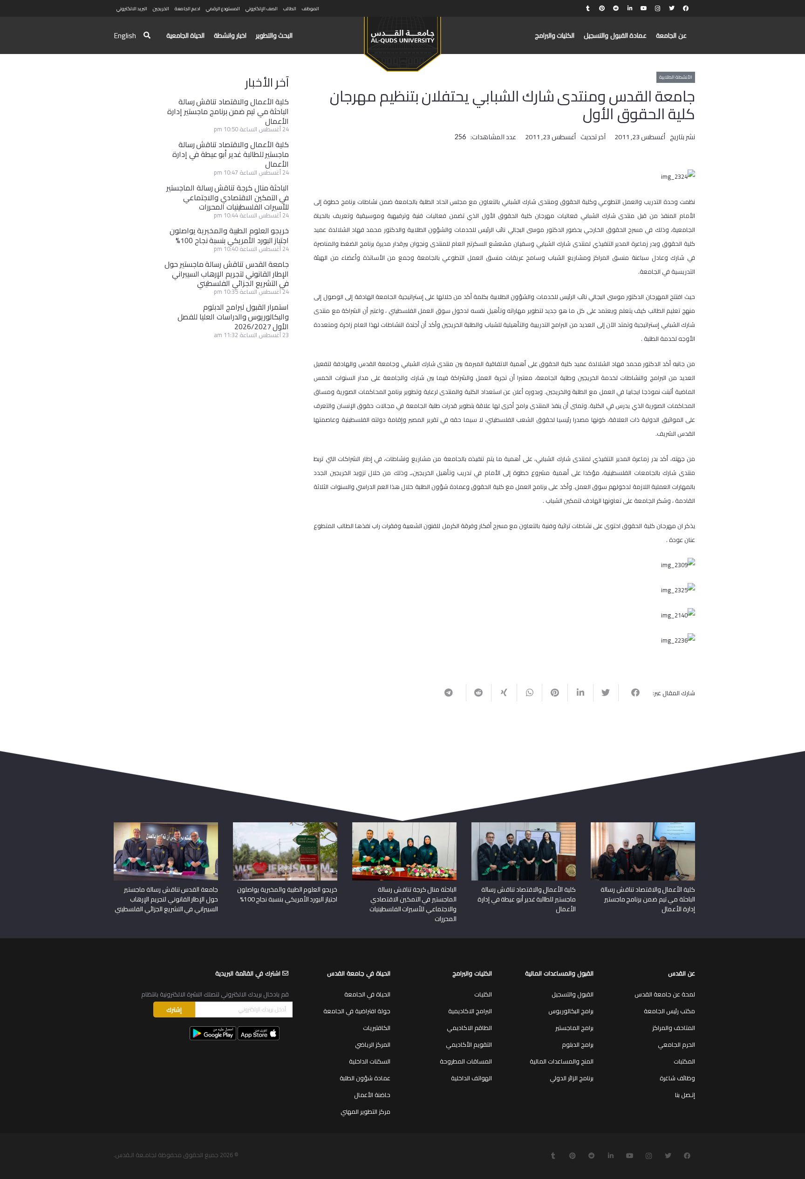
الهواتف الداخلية (471, 1078)
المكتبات (684, 1061)
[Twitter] (671, 8)
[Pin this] (554, 692)
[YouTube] (643, 8)
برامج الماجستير (574, 1027)
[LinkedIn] (629, 8)
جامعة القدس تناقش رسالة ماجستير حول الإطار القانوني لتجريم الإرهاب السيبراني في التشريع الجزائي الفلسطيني (226, 274)
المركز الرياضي (372, 1044)
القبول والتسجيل (573, 994)
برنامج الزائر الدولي (572, 1078)
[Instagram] (657, 8)
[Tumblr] (588, 8)
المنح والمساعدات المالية (562, 1061)
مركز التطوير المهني (365, 1111)
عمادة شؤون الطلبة (365, 1078)
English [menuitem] (125, 35)
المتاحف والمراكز (673, 1027)
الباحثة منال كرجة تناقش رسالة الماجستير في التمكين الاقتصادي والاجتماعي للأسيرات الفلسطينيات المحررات (227, 197)
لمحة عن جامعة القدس (664, 994)
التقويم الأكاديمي (469, 1044)
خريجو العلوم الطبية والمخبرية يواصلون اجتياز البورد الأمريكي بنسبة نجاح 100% (229, 235)
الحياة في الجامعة (367, 994)
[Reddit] (615, 8)
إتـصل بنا (685, 1094)
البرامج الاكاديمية (470, 1010)
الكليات (483, 994)
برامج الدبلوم (578, 1044)
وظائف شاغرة (677, 1078)
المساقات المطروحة (466, 1061)
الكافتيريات (376, 1027)
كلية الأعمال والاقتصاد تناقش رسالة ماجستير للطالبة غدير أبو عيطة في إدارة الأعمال (230, 154)
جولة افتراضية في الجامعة (356, 1010)
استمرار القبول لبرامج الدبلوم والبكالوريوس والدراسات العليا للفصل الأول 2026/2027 (233, 316)
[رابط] (402, 40)
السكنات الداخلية (369, 1061)
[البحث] (147, 35)
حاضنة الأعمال (372, 1094)
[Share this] (631, 692)
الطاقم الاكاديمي (469, 1027)
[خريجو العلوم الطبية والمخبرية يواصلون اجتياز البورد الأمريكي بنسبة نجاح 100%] (285, 826)
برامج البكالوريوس (571, 1010)
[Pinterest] (601, 8)
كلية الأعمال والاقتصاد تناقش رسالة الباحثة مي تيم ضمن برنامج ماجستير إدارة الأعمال (228, 111)
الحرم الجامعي (676, 1044)
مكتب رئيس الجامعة (669, 1010)
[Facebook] (685, 8)
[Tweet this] (606, 692)
